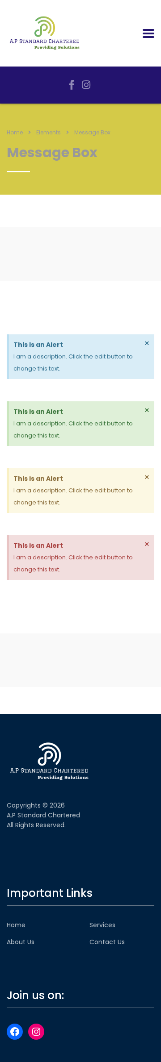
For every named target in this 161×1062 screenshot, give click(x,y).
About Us (20, 941)
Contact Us (107, 941)
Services (102, 925)
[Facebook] (15, 1032)
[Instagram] (36, 1032)
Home (15, 132)
